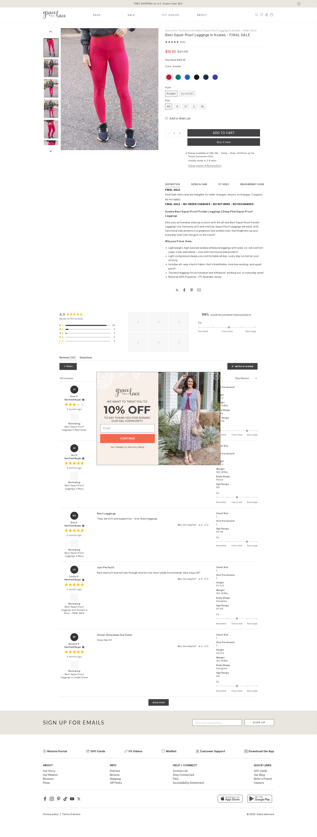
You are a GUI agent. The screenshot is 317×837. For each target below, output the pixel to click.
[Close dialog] (216, 376)
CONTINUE (127, 438)
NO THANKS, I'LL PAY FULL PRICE (127, 446)
